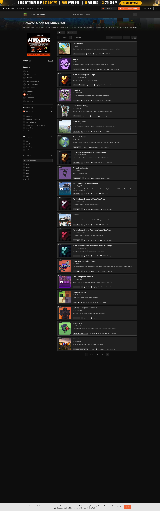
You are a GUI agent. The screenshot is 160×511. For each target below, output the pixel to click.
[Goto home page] (8, 8)
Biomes (76, 116)
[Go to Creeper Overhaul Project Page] (97, 297)
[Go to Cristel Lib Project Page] (97, 95)
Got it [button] (127, 507)
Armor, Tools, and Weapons (35, 125)
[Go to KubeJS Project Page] (97, 64)
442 (103, 354)
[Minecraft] (25, 14)
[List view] (135, 38)
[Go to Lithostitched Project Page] (97, 49)
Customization (32, 84)
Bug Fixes (29, 128)
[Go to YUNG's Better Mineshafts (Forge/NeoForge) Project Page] (97, 157)
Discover (32, 14)
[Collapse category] (51, 111)
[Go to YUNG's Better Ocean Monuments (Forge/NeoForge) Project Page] (97, 251)
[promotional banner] (80, 3)
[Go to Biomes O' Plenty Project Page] (97, 142)
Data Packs (31, 88)
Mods (29, 94)
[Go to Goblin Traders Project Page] (97, 328)
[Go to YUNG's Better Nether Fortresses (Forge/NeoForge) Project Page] (97, 235)
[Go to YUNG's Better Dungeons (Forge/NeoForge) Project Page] (97, 204)
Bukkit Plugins (32, 74)
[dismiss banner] (157, 3)
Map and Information (80, 69)
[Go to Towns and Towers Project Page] (97, 126)
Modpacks (30, 98)
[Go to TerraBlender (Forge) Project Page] (97, 111)
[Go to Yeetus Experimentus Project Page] (97, 173)
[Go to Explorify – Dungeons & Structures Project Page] (97, 313)
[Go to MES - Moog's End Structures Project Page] (97, 282)
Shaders (30, 101)
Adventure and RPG (33, 119)
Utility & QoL (77, 178)
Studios (38, 8)
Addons (29, 91)
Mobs (75, 302)
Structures (76, 100)
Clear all (50, 61)
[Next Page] (70, 37)
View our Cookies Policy (88, 508)
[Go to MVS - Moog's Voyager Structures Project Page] (97, 188)
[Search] (135, 14)
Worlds (29, 78)
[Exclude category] (51, 119)
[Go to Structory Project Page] (97, 344)
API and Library (31, 122)
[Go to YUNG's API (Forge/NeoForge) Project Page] (97, 80)
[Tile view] (132, 38)
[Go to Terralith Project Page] (97, 219)
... (99, 354)
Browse (19, 8)
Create (28, 8)
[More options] (156, 8)
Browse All (41, 14)
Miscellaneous (77, 54)
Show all (26, 131)
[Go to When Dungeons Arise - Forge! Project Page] (97, 266)
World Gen (30, 111)
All (28, 71)
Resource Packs (33, 81)
